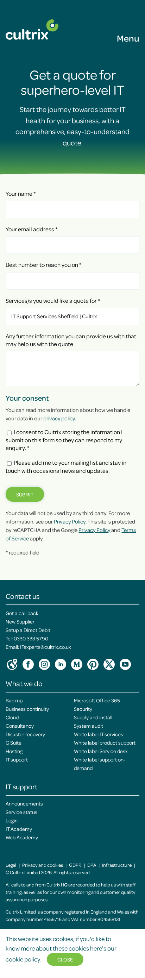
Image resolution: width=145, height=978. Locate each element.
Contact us (22, 596)
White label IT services (98, 734)
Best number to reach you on (43, 264)
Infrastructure (117, 865)
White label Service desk (101, 751)
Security (83, 709)
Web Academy (22, 837)
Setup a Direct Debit (28, 630)
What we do (24, 683)
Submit (24, 494)
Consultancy (20, 725)
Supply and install (93, 717)
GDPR (75, 865)
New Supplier (20, 621)
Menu (128, 38)
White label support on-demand (99, 763)
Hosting (14, 751)
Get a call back (22, 613)
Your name (21, 193)
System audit (88, 725)
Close (65, 959)
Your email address (31, 229)
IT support (17, 759)
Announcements (24, 803)
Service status (21, 812)
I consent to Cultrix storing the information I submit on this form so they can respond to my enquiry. (64, 439)
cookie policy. (24, 959)
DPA (91, 865)
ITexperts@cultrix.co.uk (45, 647)
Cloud (12, 717)
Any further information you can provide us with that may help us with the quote (71, 339)
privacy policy (59, 418)
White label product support (104, 742)
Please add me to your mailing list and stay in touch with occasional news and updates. (66, 466)
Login (12, 820)
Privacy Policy (70, 521)
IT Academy (19, 829)
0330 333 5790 (31, 638)
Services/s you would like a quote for (53, 300)
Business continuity (27, 709)
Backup (14, 700)
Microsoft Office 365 (97, 700)
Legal (11, 865)
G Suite (13, 742)
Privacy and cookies (42, 865)
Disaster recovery (25, 734)
